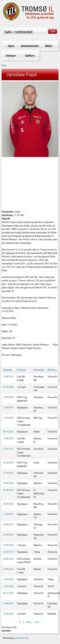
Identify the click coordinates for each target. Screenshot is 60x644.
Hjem (11, 45)
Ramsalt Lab (22, 637)
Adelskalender (30, 45)
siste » (38, 621)
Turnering (21, 369)
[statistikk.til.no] (28, 20)
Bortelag (51, 369)
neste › (29, 621)
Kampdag (7, 369)
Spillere (30, 55)
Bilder (49, 45)
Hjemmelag (39, 369)
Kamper (11, 55)
